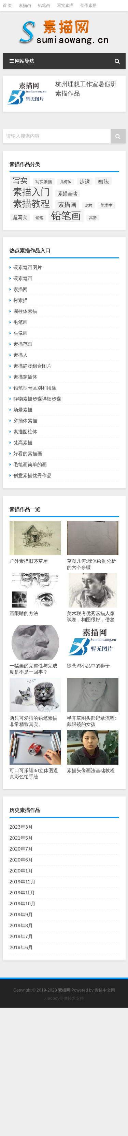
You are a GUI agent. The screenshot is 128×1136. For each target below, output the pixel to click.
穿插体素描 (25, 420)
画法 (103, 181)
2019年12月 (22, 881)
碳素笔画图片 (27, 267)
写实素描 (65, 5)
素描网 (20, 289)
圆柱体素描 (25, 311)
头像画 (20, 333)
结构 (88, 205)
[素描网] (64, 32)
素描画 (25, 5)
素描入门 (31, 192)
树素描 (20, 300)
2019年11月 (22, 892)
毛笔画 (20, 322)
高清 (93, 218)
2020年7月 (21, 849)
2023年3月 (21, 827)
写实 (20, 181)
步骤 (85, 181)
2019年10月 (22, 903)
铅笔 (39, 218)
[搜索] (117, 61)
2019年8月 (21, 925)
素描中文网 (105, 990)
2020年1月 (21, 870)
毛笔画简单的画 (30, 464)
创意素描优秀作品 (32, 475)
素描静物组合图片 (32, 366)
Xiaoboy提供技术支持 (64, 998)
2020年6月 (21, 860)
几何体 (65, 182)
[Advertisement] (64, 1072)
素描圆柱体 (25, 431)
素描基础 (67, 193)
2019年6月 (21, 947)
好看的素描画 (27, 453)
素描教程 (31, 203)
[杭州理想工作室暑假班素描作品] (27, 94)
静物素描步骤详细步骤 (37, 398)
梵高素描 (22, 442)
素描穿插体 (25, 377)
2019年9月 (21, 914)
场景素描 (22, 409)
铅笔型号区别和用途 (34, 388)
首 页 (7, 5)
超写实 (20, 217)
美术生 (106, 205)
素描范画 (22, 344)
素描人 (20, 355)
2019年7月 (21, 936)
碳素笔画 (22, 278)
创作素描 (88, 5)
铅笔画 (44, 5)
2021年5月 (21, 838)
